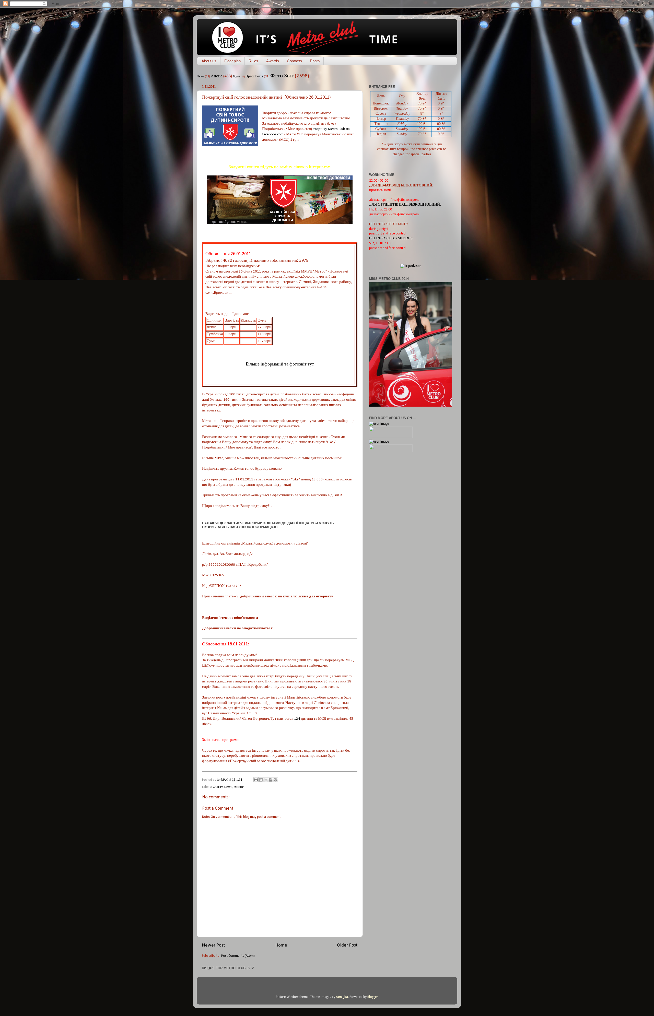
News (200, 76)
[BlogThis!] (260, 779)
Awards (272, 61)
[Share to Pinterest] (275, 779)
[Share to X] (265, 779)
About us (209, 61)
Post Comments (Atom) (238, 956)
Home (281, 945)
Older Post (347, 945)
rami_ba (342, 997)
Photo (315, 61)
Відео (236, 76)
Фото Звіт (282, 76)
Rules (253, 61)
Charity (218, 787)
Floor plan (232, 61)
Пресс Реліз (254, 76)
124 (297, 719)
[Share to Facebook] (270, 779)
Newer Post (213, 945)
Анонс (216, 76)
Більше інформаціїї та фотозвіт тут (280, 364)
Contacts (294, 61)
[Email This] (256, 779)
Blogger (372, 997)
